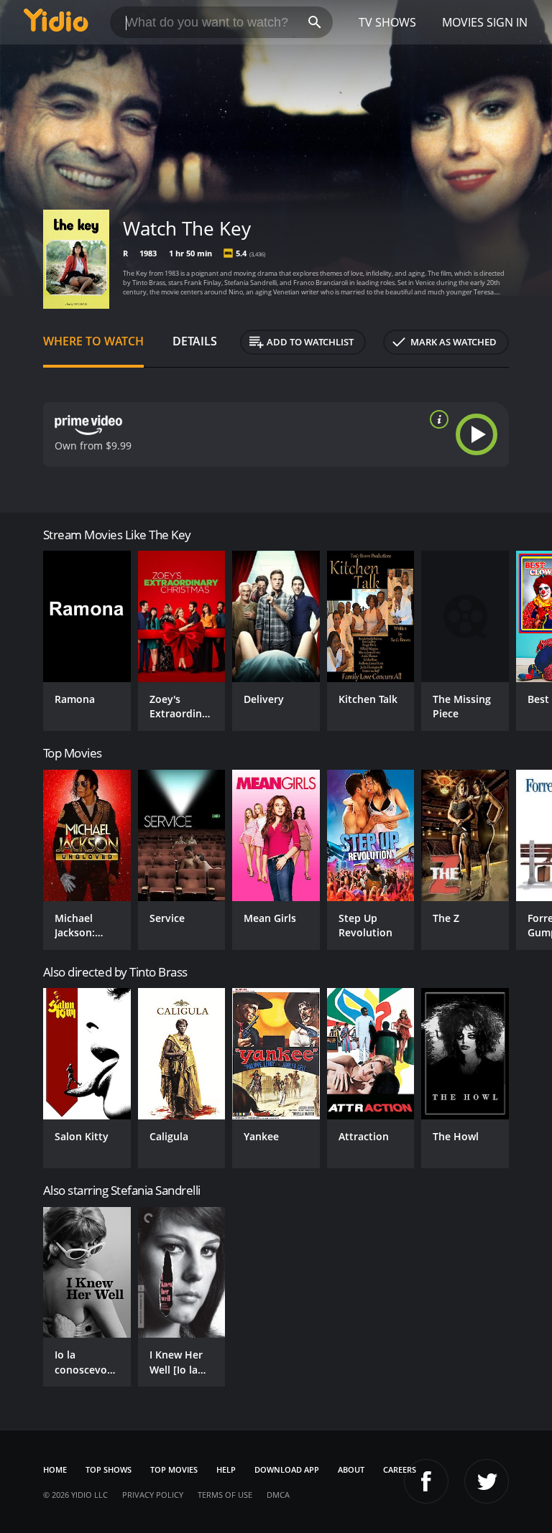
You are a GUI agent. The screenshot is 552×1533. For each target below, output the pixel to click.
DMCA (278, 1494)
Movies (463, 22)
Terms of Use (225, 1494)
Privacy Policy (152, 1494)
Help (226, 1469)
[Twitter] (486, 1481)
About (351, 1469)
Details (194, 341)
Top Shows (109, 1469)
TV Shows (387, 22)
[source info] (436, 419)
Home (55, 1469)
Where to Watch (93, 341)
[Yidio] (56, 22)
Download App (286, 1469)
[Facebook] (426, 1481)
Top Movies (174, 1469)
